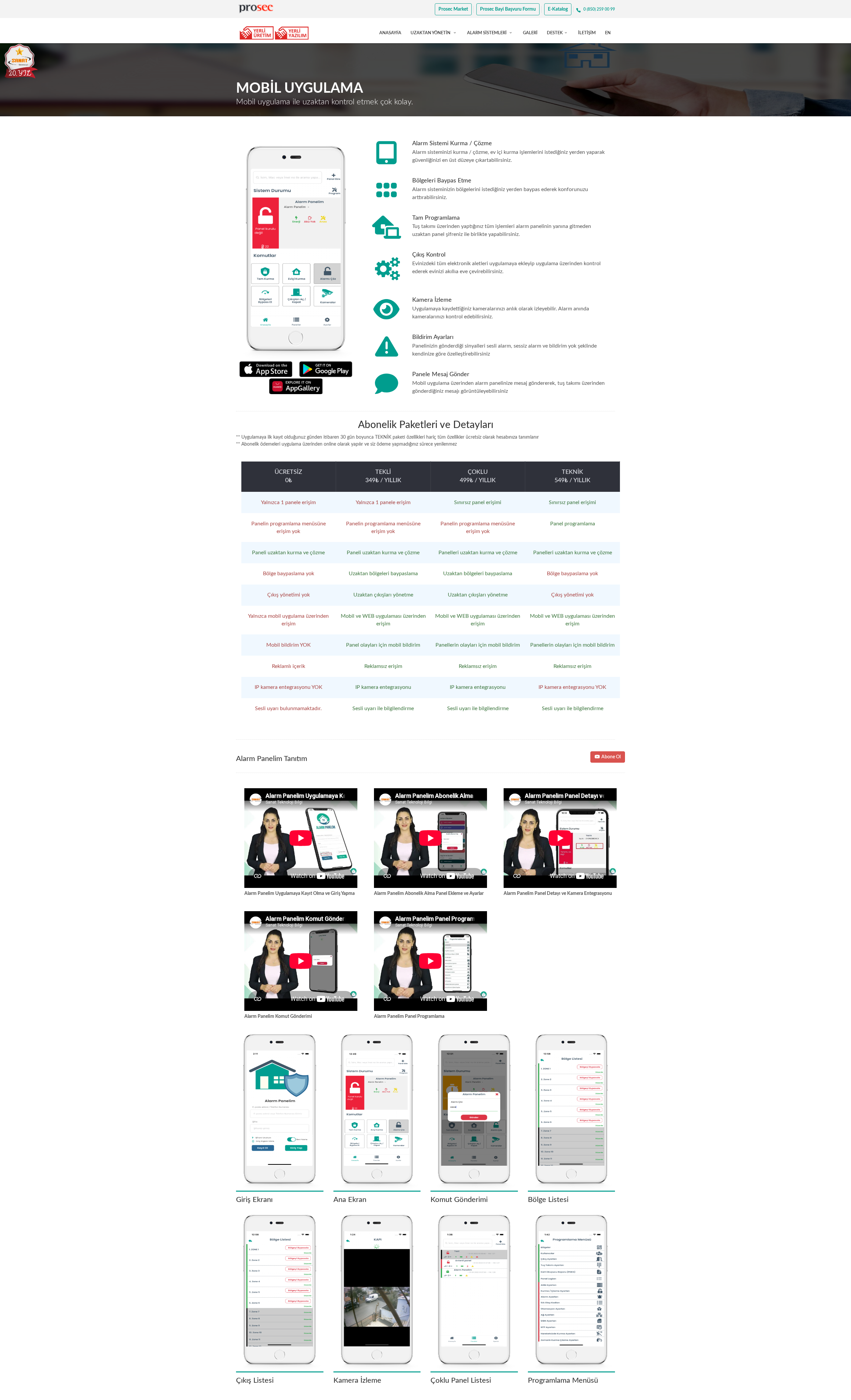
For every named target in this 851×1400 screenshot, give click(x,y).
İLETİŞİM (587, 33)
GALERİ (530, 33)
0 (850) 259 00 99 (599, 9)
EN (608, 33)
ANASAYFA (390, 33)
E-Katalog (558, 9)
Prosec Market (453, 9)
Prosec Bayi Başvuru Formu (508, 9)
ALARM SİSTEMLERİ (487, 33)
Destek (555, 33)
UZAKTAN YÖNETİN (431, 33)
